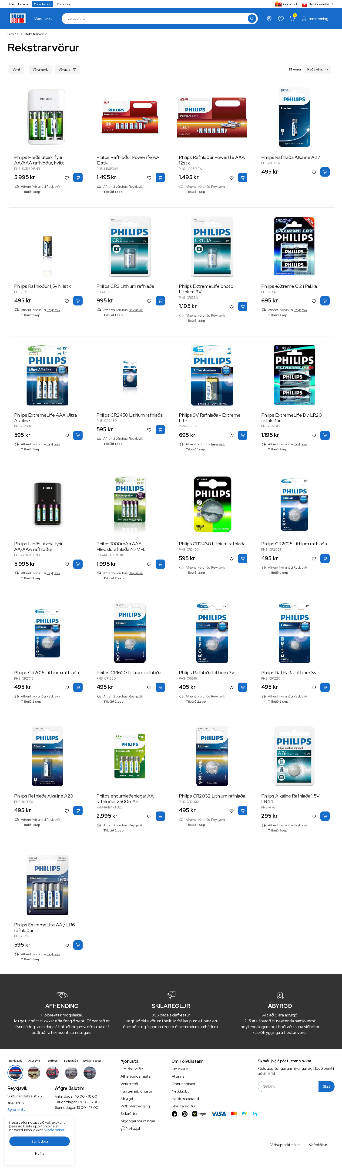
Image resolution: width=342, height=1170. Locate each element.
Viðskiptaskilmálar (285, 1144)
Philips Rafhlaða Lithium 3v (206, 673)
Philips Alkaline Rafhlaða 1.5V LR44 (290, 799)
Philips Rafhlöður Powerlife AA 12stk (128, 160)
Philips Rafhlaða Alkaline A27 (290, 157)
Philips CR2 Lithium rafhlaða (125, 286)
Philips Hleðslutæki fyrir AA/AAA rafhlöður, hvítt (39, 160)
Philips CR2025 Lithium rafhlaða (294, 544)
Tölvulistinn (42, 4)
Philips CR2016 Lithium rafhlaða (46, 673)
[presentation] (44, 18)
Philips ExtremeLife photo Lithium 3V (206, 289)
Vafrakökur (318, 1144)
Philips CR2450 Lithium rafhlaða (130, 415)
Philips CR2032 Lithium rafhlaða (212, 796)
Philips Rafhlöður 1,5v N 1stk (42, 286)
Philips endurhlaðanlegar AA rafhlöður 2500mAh (125, 799)
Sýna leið (15, 1109)
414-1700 (15, 1103)
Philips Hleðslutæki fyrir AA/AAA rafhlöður (38, 546)
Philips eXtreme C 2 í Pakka (289, 286)
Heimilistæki (18, 4)
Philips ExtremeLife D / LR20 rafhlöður (291, 418)
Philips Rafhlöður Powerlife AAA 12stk (212, 160)
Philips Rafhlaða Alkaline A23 (43, 796)
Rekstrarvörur (36, 34)
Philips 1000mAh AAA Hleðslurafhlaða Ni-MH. (121, 546)
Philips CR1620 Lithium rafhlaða (129, 673)
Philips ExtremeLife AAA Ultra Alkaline (45, 418)
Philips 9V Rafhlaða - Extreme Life (210, 418)
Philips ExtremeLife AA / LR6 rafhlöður (44, 927)
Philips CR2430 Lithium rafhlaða (212, 544)
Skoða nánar (54, 1129)
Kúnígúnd (64, 4)
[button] (252, 18)
